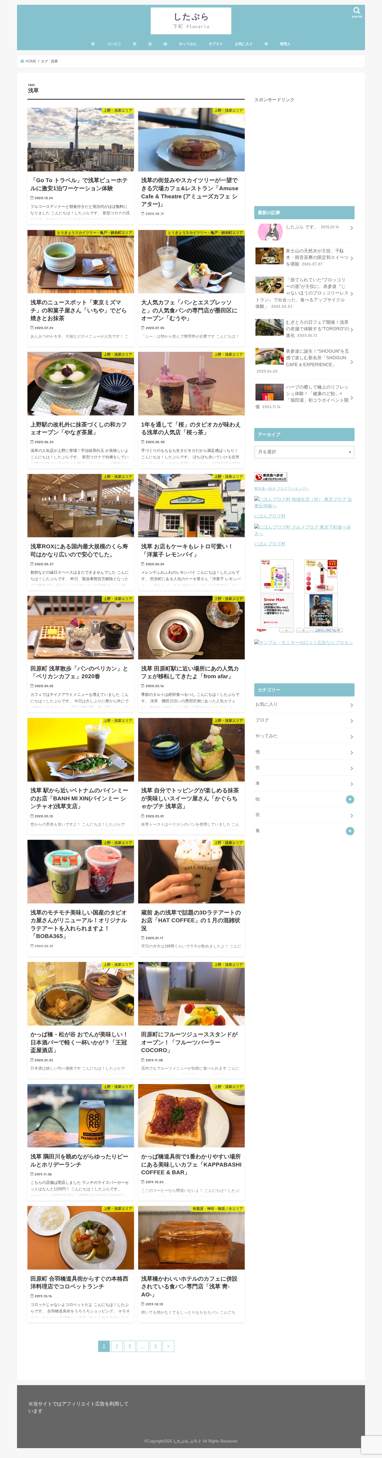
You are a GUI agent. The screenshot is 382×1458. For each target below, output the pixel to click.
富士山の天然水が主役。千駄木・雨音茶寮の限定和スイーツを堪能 (317, 257)
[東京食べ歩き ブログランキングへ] (270, 481)
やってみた (188, 44)
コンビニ (114, 44)
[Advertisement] (299, 153)
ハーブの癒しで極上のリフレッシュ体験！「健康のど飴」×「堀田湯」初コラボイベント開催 (302, 397)
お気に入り (244, 44)
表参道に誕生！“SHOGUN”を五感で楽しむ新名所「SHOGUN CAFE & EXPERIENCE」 (303, 361)
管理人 (285, 44)
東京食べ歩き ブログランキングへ (281, 488)
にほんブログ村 (270, 516)
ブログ (262, 720)
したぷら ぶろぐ (187, 1441)
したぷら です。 (312, 227)
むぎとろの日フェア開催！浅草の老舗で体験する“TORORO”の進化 (317, 329)
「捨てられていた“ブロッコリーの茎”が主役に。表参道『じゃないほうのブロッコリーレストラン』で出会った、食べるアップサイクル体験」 (302, 293)
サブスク (216, 44)
